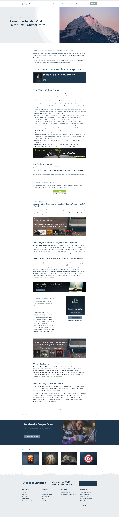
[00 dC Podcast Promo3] (59, 339)
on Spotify (59, 95)
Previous (25, 414)
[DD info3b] (34, 481)
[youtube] (85, 505)
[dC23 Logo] (29, 3)
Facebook (56, 174)
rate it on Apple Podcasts (70, 209)
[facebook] (80, 505)
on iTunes (59, 97)
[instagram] (83, 505)
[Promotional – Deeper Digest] (59, 282)
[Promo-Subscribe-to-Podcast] (75, 295)
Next (94, 414)
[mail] (87, 505)
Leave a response (38, 170)
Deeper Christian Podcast (68, 366)
